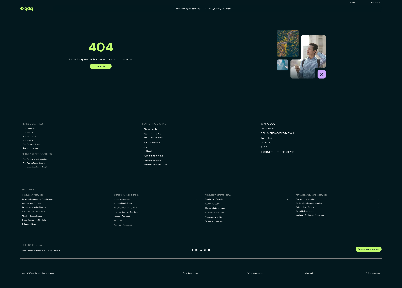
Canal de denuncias (190, 273)
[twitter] (205, 250)
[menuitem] (191, 9)
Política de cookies (373, 273)
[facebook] (192, 250)
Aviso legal (309, 273)
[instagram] (196, 250)
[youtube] (209, 250)
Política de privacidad (255, 273)
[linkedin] (201, 250)
